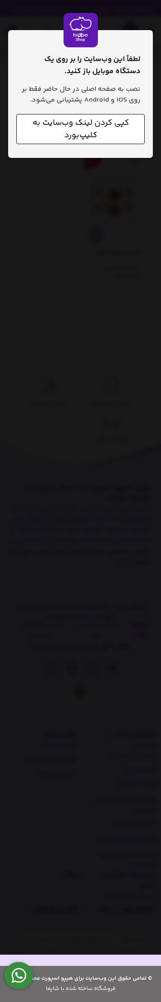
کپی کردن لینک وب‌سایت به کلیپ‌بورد (81, 129)
